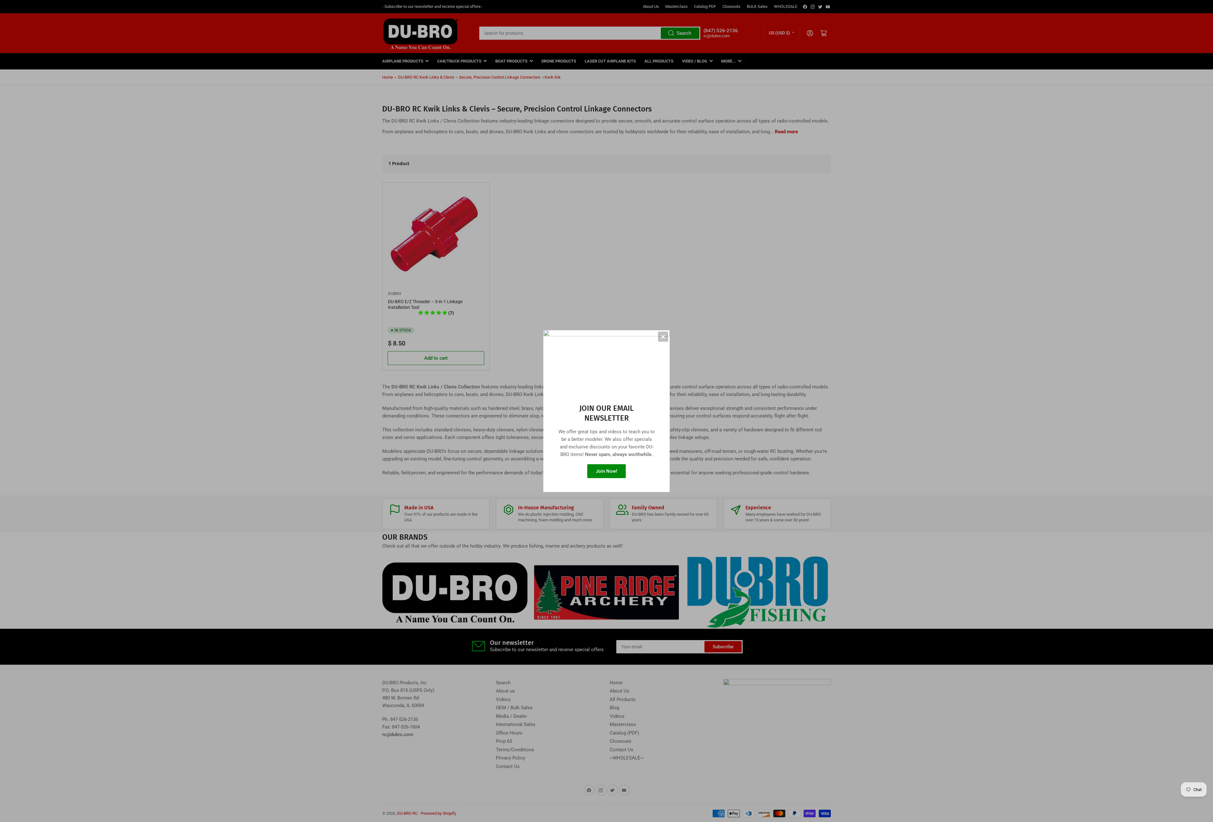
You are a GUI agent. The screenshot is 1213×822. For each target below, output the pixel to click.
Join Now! (606, 471)
